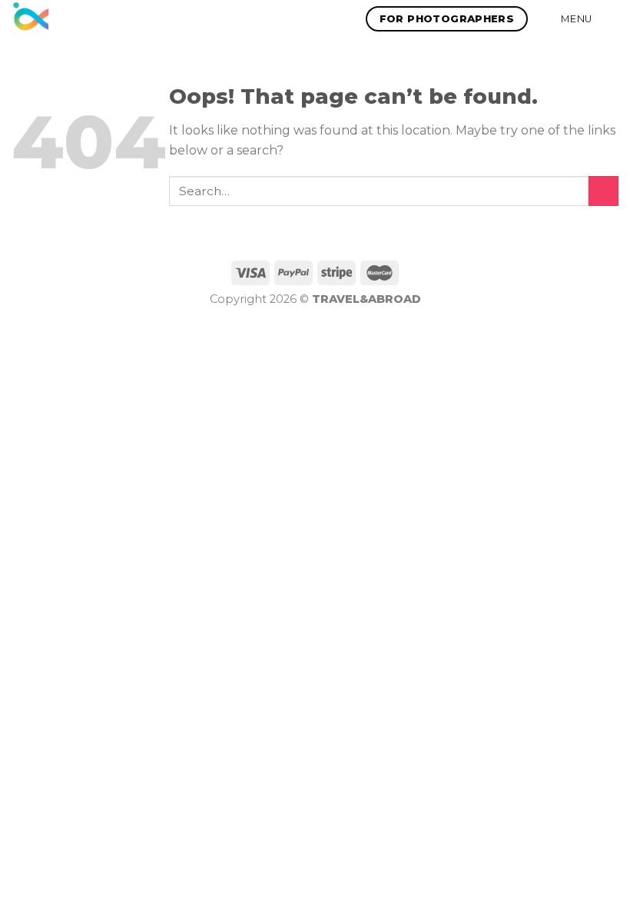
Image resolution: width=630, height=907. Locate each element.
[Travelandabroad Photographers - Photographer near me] (30, 18)
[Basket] (610, 19)
